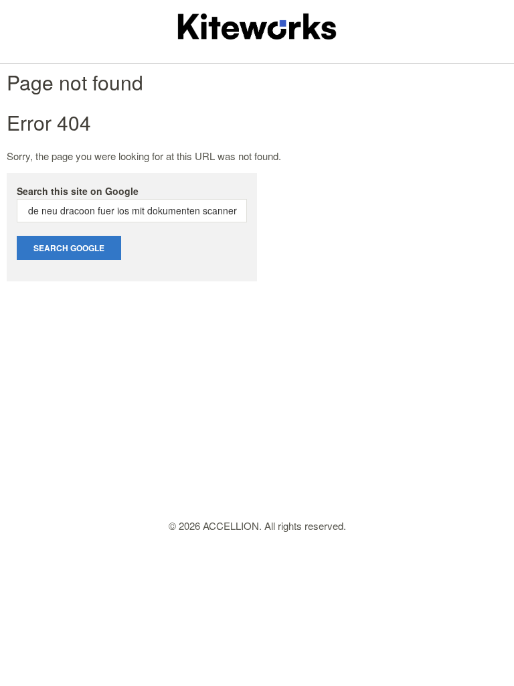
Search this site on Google (78, 191)
